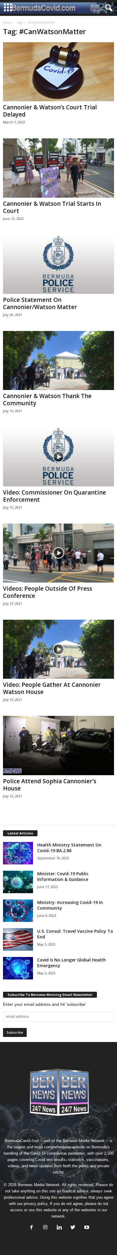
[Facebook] (31, 1228)
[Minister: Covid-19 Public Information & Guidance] (18, 882)
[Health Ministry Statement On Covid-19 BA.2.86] (18, 853)
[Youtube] (86, 1228)
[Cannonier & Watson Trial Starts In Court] (58, 167)
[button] (107, 8)
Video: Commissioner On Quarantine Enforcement (54, 496)
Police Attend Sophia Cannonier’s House (49, 784)
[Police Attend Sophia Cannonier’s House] (58, 745)
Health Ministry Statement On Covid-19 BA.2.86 (69, 847)
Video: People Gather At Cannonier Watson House (52, 688)
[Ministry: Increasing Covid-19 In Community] (18, 910)
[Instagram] (45, 1228)
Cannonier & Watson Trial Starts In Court (52, 207)
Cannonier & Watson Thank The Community (47, 399)
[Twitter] (73, 1228)
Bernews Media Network (84, 1140)
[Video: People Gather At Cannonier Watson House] (58, 649)
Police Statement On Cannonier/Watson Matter (40, 303)
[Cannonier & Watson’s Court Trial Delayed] (58, 71)
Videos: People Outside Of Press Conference (47, 592)
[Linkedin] (59, 1228)
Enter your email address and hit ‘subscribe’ (44, 1004)
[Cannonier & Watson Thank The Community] (58, 360)
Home (7, 22)
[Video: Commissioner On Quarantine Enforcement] (58, 456)
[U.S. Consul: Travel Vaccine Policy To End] (18, 939)
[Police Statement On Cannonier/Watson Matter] (58, 264)
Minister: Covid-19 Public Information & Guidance (62, 876)
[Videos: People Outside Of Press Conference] (58, 553)
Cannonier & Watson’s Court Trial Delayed (50, 110)
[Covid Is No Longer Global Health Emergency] (18, 968)
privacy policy (35, 1203)
